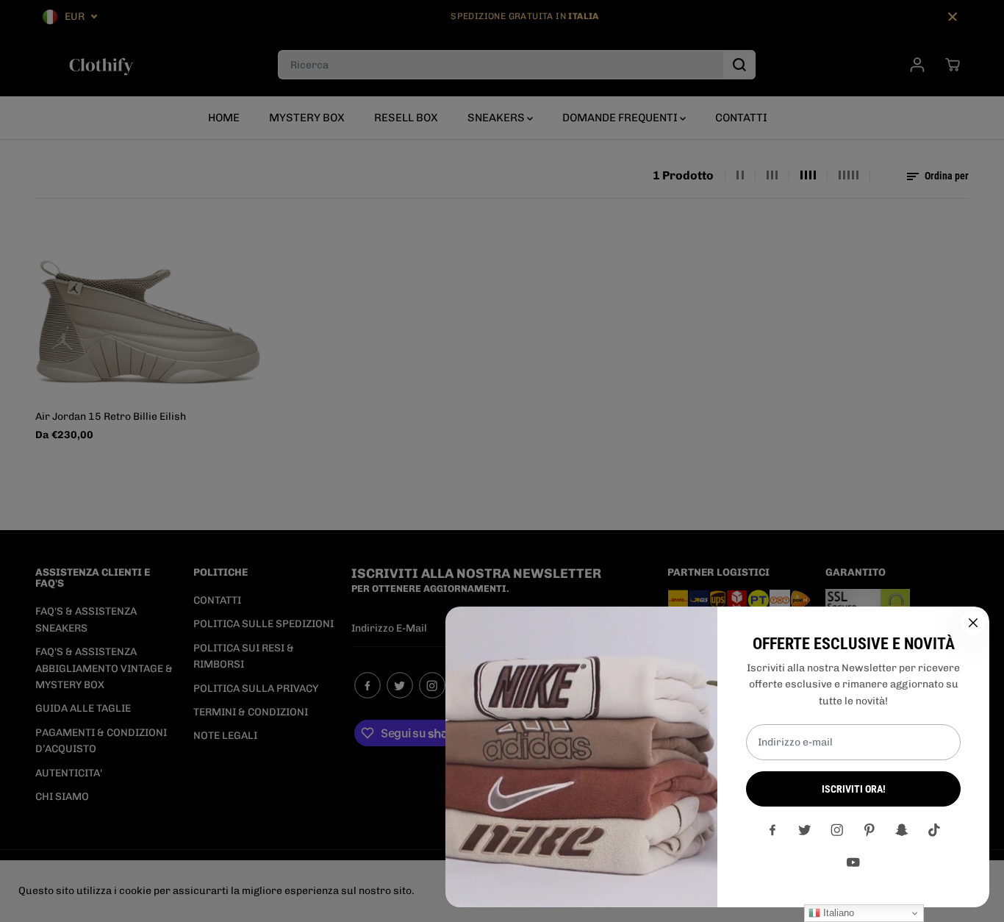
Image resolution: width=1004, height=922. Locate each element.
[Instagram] (837, 830)
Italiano (837, 912)
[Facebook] (772, 830)
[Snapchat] (902, 830)
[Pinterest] (869, 830)
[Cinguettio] (805, 830)
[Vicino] (973, 623)
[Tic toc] (934, 830)
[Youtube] (853, 862)
